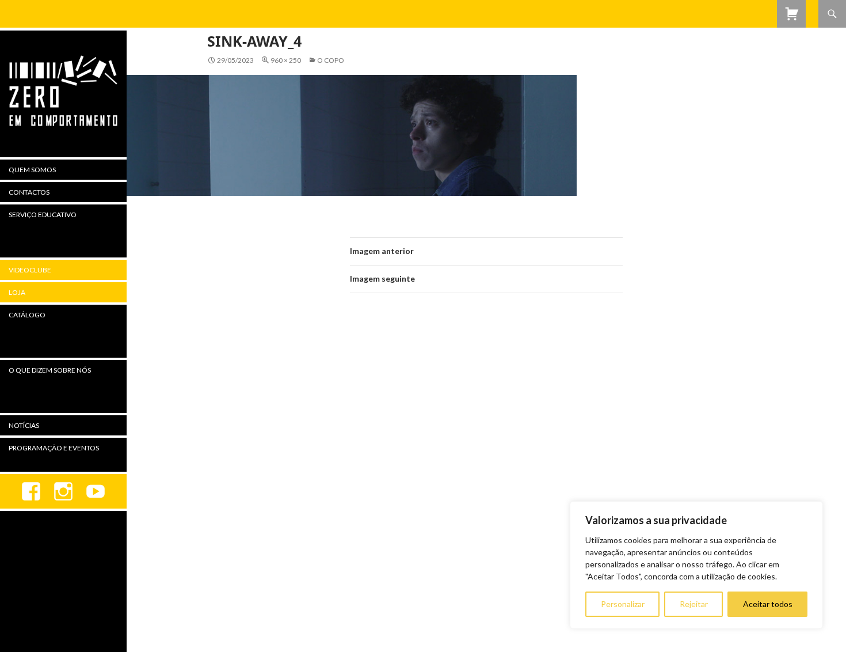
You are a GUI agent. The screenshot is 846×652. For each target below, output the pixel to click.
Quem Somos (32, 169)
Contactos (29, 192)
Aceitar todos (767, 604)
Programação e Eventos (54, 447)
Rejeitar (694, 604)
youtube (95, 491)
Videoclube (30, 270)
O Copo (330, 60)
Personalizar (623, 604)
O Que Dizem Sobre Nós (50, 370)
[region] (696, 565)
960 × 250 (285, 60)
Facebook (31, 491)
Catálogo (27, 314)
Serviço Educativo (43, 214)
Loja (17, 292)
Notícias (24, 425)
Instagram (63, 491)
